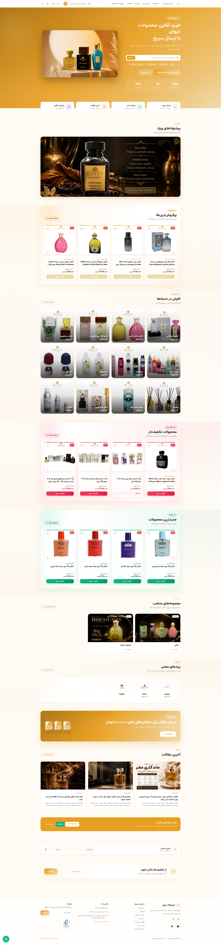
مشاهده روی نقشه (102, 921)
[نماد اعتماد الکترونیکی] (66, 924)
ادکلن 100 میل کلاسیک (136, 64)
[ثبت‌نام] (43, 4)
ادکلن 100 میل (151, 64)
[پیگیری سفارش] (45, 849)
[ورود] (48, 4)
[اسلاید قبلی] (45, 166)
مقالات (129, 4)
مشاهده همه (53, 218)
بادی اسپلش (163, 64)
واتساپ (60, 824)
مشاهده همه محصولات (165, 72)
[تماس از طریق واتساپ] (6, 939)
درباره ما (137, 4)
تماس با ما (145, 4)
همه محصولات (50, 607)
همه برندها (48, 670)
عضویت (51, 871)
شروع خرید (169, 734)
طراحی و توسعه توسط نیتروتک (49, 938)
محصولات (155, 4)
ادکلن (172, 64)
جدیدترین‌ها (145, 72)
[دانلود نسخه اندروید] (177, 926)
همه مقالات (49, 754)
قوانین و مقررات (139, 922)
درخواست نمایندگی (118, 4)
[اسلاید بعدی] (175, 166)
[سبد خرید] (53, 4)
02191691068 (72, 824)
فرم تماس (49, 824)
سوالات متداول (139, 915)
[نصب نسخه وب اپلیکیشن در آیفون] (171, 926)
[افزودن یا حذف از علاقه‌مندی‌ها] (149, 229)
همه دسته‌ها (49, 302)
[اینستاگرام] (178, 919)
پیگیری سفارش (139, 929)
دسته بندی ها (168, 4)
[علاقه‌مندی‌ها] (58, 4)
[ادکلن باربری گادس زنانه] (110, 167)
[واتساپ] (173, 919)
